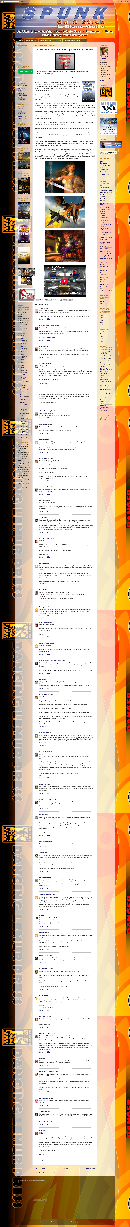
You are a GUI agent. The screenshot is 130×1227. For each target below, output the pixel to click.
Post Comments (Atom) (50, 1173)
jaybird (41, 346)
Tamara (41, 852)
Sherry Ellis (43, 1111)
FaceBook (21, 88)
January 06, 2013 (44, 1065)
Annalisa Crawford (45, 1033)
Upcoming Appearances (72, 40)
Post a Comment (42, 1161)
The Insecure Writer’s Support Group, (66, 71)
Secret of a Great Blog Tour (105, 396)
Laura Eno (42, 784)
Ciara (41, 679)
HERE (27, 328)
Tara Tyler (103, 279)
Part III (102, 320)
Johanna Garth (44, 643)
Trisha (41, 308)
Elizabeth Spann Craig (47, 325)
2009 (22, 426)
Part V (102, 325)
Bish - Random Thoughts (105, 199)
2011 (22, 421)
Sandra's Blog (104, 266)
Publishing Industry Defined (105, 392)
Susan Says (104, 277)
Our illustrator (22, 118)
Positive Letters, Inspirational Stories (105, 262)
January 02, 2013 (44, 319)
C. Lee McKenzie (105, 165)
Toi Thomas (104, 282)
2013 (22, 370)
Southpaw (42, 607)
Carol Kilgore (43, 1016)
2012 (22, 418)
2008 (22, 429)
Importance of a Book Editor (105, 376)
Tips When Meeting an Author (103, 401)
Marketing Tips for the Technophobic (106, 386)
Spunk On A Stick (23, 86)
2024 (22, 341)
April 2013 (23, 402)
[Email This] (64, 300)
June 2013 (23, 397)
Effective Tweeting (106, 369)
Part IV (102, 322)
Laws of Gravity (105, 251)
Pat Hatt (102, 177)
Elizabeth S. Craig (106, 224)
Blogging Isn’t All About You (105, 352)
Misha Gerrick (44, 622)
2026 (22, 335)
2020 (22, 351)
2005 (22, 437)
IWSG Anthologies (106, 237)
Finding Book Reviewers (104, 372)
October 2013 (24, 381)
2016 (22, 362)
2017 (22, 359)
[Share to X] (68, 300)
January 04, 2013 (44, 989)
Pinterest (21, 91)
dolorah (42, 814)
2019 (22, 354)
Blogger (76, 1222)
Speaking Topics (45, 40)
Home (21, 40)
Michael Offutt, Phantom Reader (50, 660)
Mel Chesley (43, 732)
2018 (22, 357)
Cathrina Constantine (104, 168)
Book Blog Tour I (105, 356)
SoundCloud (22, 116)
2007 (22, 432)
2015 (22, 365)
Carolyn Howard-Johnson (105, 210)
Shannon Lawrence (103, 273)
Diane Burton (104, 217)
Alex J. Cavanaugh (45, 411)
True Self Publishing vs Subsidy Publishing (104, 408)
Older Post (90, 1169)
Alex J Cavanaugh (106, 192)
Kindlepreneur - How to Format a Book (105, 381)
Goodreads (21, 100)
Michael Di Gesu (44, 538)
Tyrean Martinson (45, 894)
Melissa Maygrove (106, 258)
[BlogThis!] (66, 300)
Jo (40, 1058)
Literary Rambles (105, 256)
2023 (22, 343)
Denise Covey (44, 877)
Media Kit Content (106, 389)
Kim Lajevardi (104, 248)
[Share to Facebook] (70, 300)
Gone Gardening (105, 232)
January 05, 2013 (44, 1052)
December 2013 (23, 373)
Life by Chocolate (105, 253)
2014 (22, 367)
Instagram (21, 113)
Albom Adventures (106, 190)
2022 (22, 346)
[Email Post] (60, 300)
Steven (41, 517)
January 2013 (24, 413)
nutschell (42, 995)
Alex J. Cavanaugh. (46, 74)
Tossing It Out (104, 284)
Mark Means (43, 424)
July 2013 (23, 394)
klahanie (42, 1130)
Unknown (42, 439)
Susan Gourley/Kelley (46, 799)
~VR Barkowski (44, 383)
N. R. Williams (44, 751)
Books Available (31, 40)
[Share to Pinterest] (72, 300)
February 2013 (24, 409)
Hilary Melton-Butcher (46, 1071)
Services (58, 40)
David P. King (43, 955)
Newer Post (40, 1169)
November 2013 (23, 377)
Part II (102, 317)
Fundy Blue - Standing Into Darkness (104, 228)
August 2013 (24, 390)
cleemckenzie (44, 487)
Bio (85, 40)
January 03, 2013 (44, 949)
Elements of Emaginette (104, 221)
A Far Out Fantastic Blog (104, 186)
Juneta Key (103, 172)
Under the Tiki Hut (106, 291)
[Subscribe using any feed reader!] (24, 78)
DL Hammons (43, 1098)
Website (20, 109)
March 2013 (24, 405)
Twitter (20, 111)
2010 (22, 424)
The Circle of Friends (22, 96)
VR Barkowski (44, 363)
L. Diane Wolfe (44, 458)
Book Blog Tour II (105, 358)
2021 (22, 349)
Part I (101, 315)
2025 (22, 338)
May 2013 (23, 399)
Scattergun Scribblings (103, 269)
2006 (22, 434)
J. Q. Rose (103, 239)
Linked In (21, 93)
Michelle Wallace (45, 590)
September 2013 (23, 386)
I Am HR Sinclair (105, 235)
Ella (40, 915)
